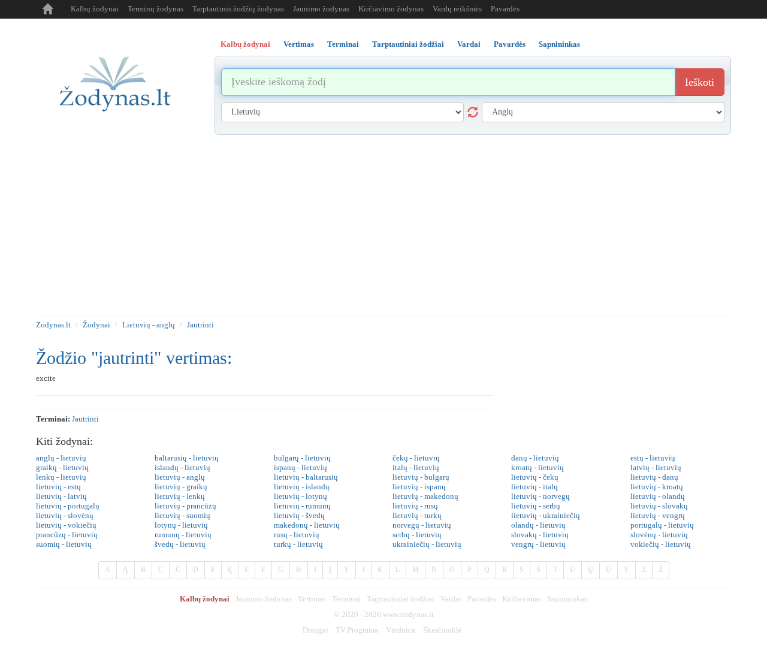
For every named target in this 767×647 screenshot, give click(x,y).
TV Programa (357, 629)
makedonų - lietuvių (307, 524)
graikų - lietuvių (62, 467)
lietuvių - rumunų (302, 505)
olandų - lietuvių (538, 524)
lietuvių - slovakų (659, 505)
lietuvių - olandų (657, 496)
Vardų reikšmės (457, 8)
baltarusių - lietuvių (187, 457)
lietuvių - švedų (299, 515)
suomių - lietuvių (64, 544)
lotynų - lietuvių (181, 524)
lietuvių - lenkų (180, 496)
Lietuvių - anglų (148, 324)
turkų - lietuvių (298, 544)
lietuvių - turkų (417, 515)
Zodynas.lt (53, 324)
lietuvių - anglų (180, 477)
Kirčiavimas (521, 598)
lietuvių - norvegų (540, 496)
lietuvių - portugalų (67, 505)
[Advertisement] (383, 225)
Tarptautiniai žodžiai (400, 598)
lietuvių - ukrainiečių (545, 515)
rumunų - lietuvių (183, 534)
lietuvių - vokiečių (66, 524)
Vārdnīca (400, 629)
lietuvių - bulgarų (420, 477)
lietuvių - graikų (181, 486)
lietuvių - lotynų (300, 496)
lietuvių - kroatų (656, 486)
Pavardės (505, 8)
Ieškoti (699, 82)
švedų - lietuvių (180, 544)
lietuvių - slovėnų (64, 515)
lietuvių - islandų (302, 486)
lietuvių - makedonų (425, 496)
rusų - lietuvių (296, 534)
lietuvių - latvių (61, 496)
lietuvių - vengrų (657, 515)
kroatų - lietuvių (537, 467)
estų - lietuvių (652, 457)
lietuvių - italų (534, 486)
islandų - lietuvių (182, 467)
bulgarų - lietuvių (302, 457)
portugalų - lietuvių (662, 524)
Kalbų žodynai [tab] (245, 44)
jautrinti (85, 418)
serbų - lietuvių (417, 534)
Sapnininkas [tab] (559, 44)
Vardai (450, 598)
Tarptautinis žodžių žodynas (238, 8)
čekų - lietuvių (416, 457)
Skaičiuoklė (442, 629)
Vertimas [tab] (298, 44)
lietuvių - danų (654, 477)
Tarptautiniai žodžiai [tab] (408, 44)
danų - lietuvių (535, 457)
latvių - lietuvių (655, 467)
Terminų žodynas (155, 8)
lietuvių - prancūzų (185, 505)
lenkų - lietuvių (61, 477)
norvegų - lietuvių (421, 524)
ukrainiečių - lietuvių (426, 544)
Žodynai (96, 324)
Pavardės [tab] (510, 44)
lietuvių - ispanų (419, 486)
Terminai (346, 598)
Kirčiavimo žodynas (391, 8)
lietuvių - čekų (534, 477)
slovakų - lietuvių (540, 534)
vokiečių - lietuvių (660, 544)
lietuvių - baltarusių (306, 477)
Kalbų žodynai (95, 8)
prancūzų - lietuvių (67, 534)
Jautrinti (200, 324)
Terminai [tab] (343, 44)
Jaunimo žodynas (321, 8)
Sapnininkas (567, 598)
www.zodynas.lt (408, 614)
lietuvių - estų (58, 486)
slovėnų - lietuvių (659, 534)
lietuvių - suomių (182, 515)
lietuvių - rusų (415, 505)
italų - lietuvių (415, 467)
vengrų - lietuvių (538, 544)
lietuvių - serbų (535, 505)
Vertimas (312, 598)
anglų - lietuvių (61, 457)
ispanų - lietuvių (300, 467)
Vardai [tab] (469, 44)
